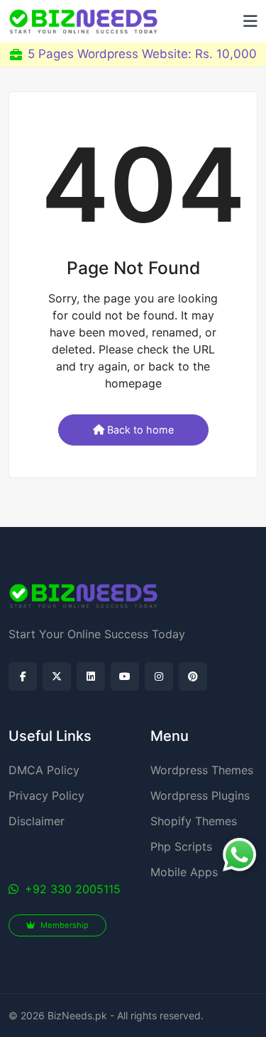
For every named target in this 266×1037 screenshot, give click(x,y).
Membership (63, 925)
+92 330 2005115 (71, 889)
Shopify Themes (193, 821)
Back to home (140, 430)
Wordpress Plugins (200, 795)
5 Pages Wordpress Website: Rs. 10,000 (142, 54)
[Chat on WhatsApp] (239, 855)
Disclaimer (37, 821)
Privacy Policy (46, 795)
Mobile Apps (184, 872)
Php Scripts (181, 846)
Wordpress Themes (201, 770)
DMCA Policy (44, 770)
